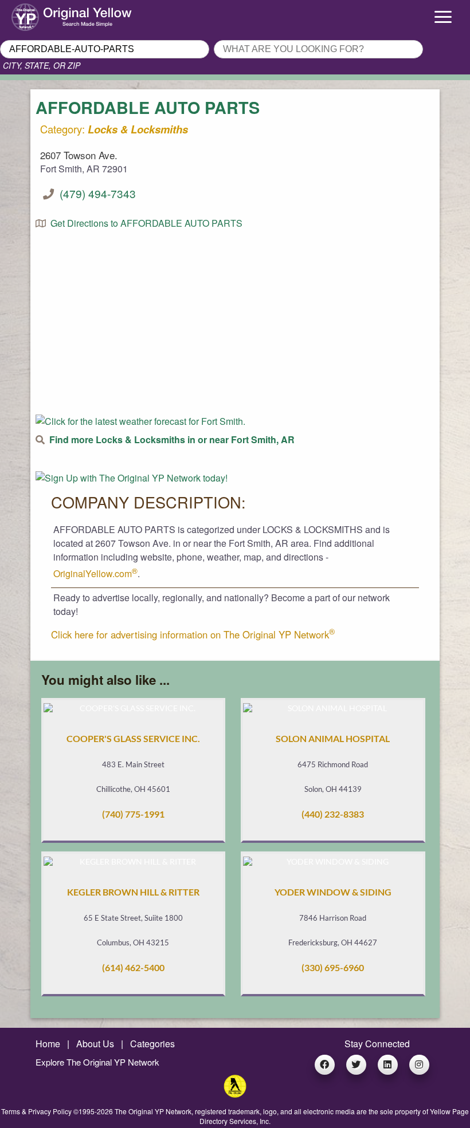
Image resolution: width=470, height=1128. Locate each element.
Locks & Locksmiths (138, 129)
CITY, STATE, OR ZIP (41, 65)
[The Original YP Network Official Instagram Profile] (419, 1065)
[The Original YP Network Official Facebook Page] (325, 1065)
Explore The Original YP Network (97, 1062)
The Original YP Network (153, 1111)
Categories (152, 1043)
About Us (95, 1043)
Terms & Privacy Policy (36, 1111)
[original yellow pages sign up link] (132, 477)
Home (48, 1043)
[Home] (58, 14)
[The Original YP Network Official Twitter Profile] (356, 1065)
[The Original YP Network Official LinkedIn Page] (388, 1065)
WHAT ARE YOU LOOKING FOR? (281, 36)
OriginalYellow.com (95, 573)
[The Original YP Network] (235, 1094)
